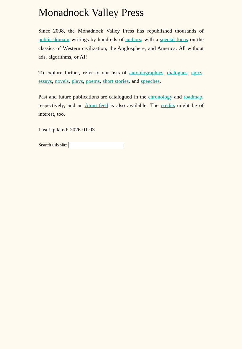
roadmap (193, 97)
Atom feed (96, 105)
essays (45, 81)
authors (133, 39)
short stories (116, 81)
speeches (150, 81)
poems (93, 81)
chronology (160, 97)
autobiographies (146, 72)
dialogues (177, 72)
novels (62, 81)
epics (196, 72)
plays (77, 81)
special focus (174, 39)
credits (168, 105)
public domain (53, 39)
